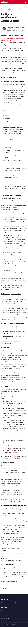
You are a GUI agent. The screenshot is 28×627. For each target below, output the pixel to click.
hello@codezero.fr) (7, 396)
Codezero (4, 2)
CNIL (10, 458)
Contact (3, 610)
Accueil (2, 8)
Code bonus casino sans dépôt (8, 602)
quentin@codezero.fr (13, 452)
